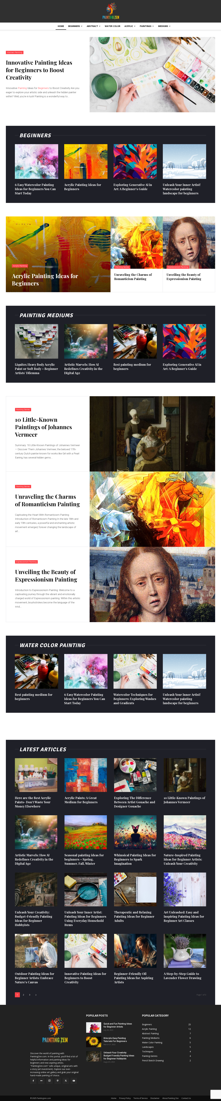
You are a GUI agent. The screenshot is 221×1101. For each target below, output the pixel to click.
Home (61, 26)
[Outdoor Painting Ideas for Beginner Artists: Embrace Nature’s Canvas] (36, 951)
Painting (22, 88)
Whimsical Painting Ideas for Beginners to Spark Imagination (135, 859)
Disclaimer (155, 1098)
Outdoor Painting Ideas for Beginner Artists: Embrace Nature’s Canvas (34, 978)
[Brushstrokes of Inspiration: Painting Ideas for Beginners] (110, 11)
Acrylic (128, 26)
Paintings (145, 26)
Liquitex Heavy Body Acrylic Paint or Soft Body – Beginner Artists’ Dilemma (36, 368)
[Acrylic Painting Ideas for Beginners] (85, 161)
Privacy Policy (125, 1098)
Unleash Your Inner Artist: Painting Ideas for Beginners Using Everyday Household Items (85, 918)
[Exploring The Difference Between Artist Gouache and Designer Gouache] (135, 775)
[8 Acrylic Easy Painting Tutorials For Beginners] (93, 1042)
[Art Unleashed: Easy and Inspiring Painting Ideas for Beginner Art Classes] (185, 890)
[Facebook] (33, 1081)
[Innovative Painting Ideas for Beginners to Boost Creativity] (152, 74)
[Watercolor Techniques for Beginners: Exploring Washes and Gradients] (135, 671)
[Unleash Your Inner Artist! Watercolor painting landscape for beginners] (184, 161)
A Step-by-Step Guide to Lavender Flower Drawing (182, 976)
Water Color (112, 26)
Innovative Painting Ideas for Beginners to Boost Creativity (39, 69)
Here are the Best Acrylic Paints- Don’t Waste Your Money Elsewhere (33, 802)
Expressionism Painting (178, 267)
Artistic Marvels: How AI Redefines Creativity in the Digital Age (83, 368)
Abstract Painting (14, 52)
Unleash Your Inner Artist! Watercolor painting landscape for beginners (181, 189)
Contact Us (186, 1098)
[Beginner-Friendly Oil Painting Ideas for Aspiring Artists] (135, 951)
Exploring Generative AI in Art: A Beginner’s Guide (182, 366)
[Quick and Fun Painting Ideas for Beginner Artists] (93, 1027)
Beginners (74, 26)
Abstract (92, 26)
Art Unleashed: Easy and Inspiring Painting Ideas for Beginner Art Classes (184, 916)
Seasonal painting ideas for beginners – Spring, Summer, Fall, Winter (84, 859)
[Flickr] (41, 1081)
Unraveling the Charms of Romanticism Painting (47, 500)
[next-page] (35, 994)
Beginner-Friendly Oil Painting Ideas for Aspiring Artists (133, 978)
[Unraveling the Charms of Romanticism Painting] (136, 242)
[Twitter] (66, 1081)
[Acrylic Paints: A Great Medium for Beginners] (85, 775)
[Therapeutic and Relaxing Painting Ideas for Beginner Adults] (135, 890)
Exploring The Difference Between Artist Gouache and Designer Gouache (134, 802)
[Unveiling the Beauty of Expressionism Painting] (189, 242)
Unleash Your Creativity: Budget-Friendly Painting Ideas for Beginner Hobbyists (33, 918)
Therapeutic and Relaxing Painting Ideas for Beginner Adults (134, 916)
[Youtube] (74, 1081)
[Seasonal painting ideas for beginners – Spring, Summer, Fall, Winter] (85, 832)
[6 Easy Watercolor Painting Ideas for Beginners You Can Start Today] (36, 161)
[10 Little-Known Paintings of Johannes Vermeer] (152, 434)
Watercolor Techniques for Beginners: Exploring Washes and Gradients (135, 698)
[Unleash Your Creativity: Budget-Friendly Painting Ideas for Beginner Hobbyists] (36, 890)
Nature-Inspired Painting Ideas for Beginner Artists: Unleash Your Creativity (183, 859)
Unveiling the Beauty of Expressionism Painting (46, 575)
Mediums (163, 26)
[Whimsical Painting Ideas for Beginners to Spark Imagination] (135, 832)
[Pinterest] (58, 1081)
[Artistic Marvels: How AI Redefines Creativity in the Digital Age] (85, 341)
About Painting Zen (170, 1098)
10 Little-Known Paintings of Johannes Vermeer (43, 427)
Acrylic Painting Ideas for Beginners (45, 279)
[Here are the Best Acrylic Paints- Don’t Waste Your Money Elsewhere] (36, 775)
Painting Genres (122, 267)
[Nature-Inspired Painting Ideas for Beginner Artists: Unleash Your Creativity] (185, 832)
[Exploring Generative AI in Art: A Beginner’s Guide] (135, 161)
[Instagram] (49, 1081)
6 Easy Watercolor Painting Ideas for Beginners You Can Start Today (35, 189)
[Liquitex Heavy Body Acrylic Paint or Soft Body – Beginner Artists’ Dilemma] (36, 341)
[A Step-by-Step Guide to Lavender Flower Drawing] (185, 951)
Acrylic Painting (20, 266)
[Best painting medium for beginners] (135, 341)
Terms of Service (141, 1098)
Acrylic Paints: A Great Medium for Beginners (81, 800)
